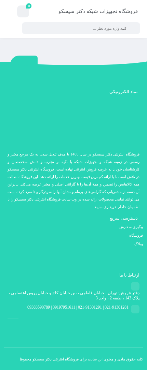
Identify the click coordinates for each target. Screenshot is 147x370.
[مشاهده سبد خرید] (23, 12)
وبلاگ (138, 244)
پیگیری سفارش (131, 227)
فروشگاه (136, 235)
